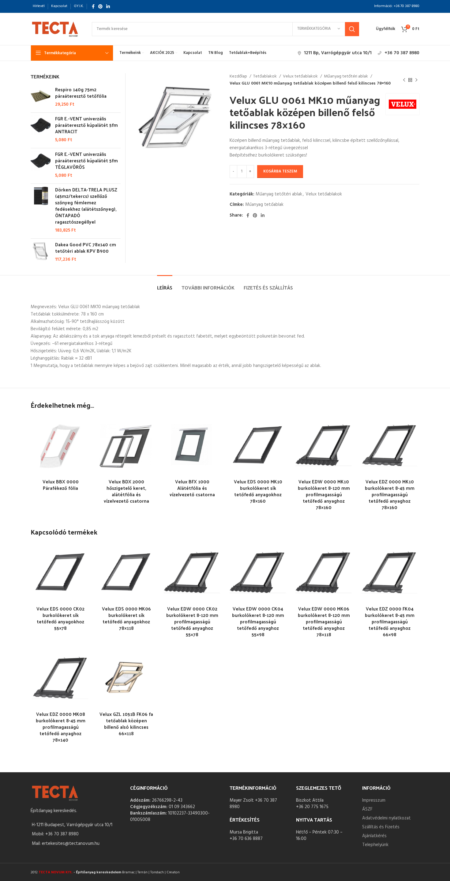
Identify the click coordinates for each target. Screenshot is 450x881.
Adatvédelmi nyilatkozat (386, 818)
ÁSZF (367, 809)
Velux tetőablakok (301, 76)
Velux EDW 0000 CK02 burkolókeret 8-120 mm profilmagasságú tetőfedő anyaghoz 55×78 (192, 621)
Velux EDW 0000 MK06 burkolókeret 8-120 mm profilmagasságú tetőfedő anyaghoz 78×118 (324, 621)
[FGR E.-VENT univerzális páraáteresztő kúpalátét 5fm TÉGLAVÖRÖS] (41, 165)
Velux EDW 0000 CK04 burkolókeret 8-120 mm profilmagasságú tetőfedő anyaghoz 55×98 (258, 621)
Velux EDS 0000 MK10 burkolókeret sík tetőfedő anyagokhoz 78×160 (258, 491)
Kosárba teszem (280, 171)
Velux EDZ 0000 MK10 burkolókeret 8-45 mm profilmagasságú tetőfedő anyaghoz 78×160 (389, 494)
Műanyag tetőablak (264, 204)
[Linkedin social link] (108, 6)
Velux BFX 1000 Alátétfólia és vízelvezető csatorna (192, 487)
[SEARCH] (352, 29)
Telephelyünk (375, 845)
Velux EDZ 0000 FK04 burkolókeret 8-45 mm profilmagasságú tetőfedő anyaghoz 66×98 (389, 621)
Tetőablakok (265, 76)
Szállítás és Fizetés (380, 827)
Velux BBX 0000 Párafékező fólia (61, 484)
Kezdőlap (239, 76)
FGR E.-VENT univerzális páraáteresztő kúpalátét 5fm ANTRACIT (86, 124)
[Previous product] (404, 80)
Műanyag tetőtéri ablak (346, 76)
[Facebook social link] (93, 6)
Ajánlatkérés (374, 836)
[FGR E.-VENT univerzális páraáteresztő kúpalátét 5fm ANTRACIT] (41, 129)
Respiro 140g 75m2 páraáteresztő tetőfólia (81, 92)
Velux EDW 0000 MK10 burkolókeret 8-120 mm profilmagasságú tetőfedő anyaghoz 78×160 (324, 494)
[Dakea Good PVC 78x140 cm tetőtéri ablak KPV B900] (41, 252)
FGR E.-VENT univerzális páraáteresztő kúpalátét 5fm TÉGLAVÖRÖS (86, 160)
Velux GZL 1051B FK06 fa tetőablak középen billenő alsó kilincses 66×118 (126, 723)
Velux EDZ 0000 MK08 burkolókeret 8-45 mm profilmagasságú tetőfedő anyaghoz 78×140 (60, 727)
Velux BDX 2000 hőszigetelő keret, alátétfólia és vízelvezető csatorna (126, 491)
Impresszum (373, 800)
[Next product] (416, 80)
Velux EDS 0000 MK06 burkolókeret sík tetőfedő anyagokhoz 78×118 (126, 618)
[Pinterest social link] (100, 6)
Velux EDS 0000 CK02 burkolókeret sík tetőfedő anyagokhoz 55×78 (60, 618)
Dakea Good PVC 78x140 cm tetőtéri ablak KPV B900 (85, 247)
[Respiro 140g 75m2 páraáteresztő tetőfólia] (41, 97)
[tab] (164, 284)
